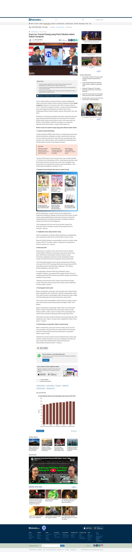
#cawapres (58, 385)
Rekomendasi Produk (42, 173)
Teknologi (48, 539)
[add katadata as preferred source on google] (57, 348)
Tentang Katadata (32, 549)
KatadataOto (99, 540)
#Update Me (65, 385)
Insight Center (99, 536)
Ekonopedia (82, 23)
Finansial (36, 23)
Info (90, 23)
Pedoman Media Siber (51, 549)
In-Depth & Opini (69, 23)
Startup (47, 537)
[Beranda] (29, 31)
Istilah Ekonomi (57, 537)
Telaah (80, 534)
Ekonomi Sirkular (60, 27)
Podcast (89, 539)
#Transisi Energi (50, 385)
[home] (29, 24)
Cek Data (73, 537)
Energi (30, 538)
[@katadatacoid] (102, 545)
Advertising (39, 549)
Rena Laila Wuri (38, 39)
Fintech (47, 535)
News (89, 534)
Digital (41, 23)
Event (97, 539)
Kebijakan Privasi (60, 549)
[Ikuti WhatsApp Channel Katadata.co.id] (39, 355)
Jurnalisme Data (60, 23)
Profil (55, 535)
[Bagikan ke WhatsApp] (76, 40)
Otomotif (76, 23)
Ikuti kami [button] (46, 360)
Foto (89, 538)
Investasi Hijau (69, 27)
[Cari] (83, 20)
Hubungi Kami (73, 549)
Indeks (97, 533)
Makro (38, 534)
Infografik (73, 534)
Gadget (47, 538)
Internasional (31, 537)
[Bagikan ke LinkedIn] (74, 40)
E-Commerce (48, 534)
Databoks (98, 538)
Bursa (38, 537)
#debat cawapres (41, 385)
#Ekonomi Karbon (41, 388)
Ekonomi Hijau (47, 23)
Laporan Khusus (82, 538)
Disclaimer (67, 549)
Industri (30, 535)
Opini (80, 535)
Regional (53, 23)
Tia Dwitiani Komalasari (45, 381)
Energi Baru (52, 27)
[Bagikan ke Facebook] (69, 40)
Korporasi (39, 538)
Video (86, 23)
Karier (44, 549)
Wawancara (81, 537)
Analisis (72, 535)
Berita (32, 23)
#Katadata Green (50, 388)
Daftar (62, 545)
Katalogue (90, 537)
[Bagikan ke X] (71, 40)
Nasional (30, 534)
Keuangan (39, 535)
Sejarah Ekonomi (57, 534)
